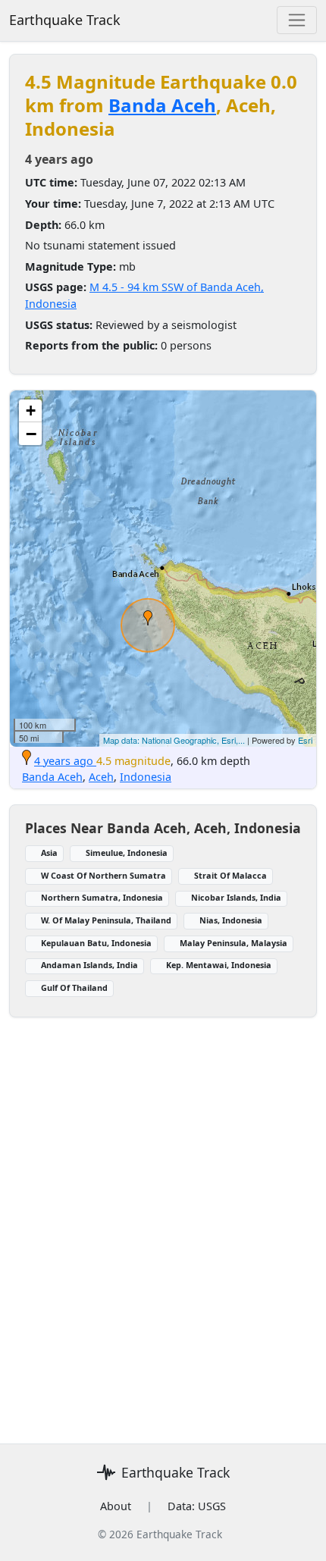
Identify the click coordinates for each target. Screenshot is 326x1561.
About (115, 1506)
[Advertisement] (163, 1221)
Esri (305, 740)
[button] (147, 617)
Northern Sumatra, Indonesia (102, 897)
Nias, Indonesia (230, 920)
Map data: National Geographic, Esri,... (174, 740)
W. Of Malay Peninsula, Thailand (106, 920)
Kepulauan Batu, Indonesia (96, 942)
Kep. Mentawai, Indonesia (218, 964)
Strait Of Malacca (230, 875)
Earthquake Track (65, 20)
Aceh (101, 777)
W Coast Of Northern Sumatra (103, 875)
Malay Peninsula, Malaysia (233, 942)
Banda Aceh (162, 105)
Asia (49, 852)
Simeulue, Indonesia (127, 852)
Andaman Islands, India (89, 964)
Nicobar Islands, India (236, 897)
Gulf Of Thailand (74, 987)
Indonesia (145, 777)
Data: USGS (197, 1506)
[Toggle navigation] (297, 20)
